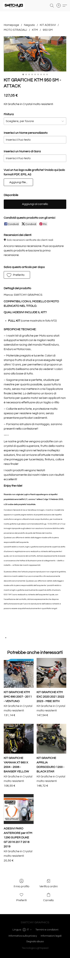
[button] (14, 5)
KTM (35, 29)
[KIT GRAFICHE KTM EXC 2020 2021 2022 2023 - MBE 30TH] (51, 673)
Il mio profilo (21, 886)
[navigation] (22, 929)
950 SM (48, 29)
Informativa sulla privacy (23, 936)
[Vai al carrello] (60, 6)
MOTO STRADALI (15, 29)
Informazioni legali (51, 936)
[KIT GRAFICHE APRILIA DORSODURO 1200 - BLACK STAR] (51, 739)
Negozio (29, 24)
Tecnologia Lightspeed (35, 948)
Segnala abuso (35, 941)
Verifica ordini (48, 886)
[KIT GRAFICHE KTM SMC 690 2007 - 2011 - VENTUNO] (18, 673)
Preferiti (21, 900)
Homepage (11, 24)
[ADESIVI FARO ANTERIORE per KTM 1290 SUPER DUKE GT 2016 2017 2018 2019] (18, 809)
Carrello (48, 900)
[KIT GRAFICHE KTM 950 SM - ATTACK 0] (35, 53)
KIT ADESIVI (48, 24)
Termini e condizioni (46, 929)
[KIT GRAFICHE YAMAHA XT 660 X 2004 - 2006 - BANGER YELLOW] (18, 739)
